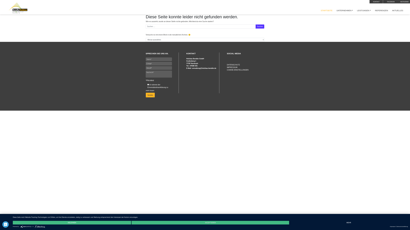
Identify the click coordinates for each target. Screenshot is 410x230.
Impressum (232, 67)
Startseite (326, 10)
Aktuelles (397, 10)
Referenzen (381, 10)
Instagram (404, 2)
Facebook (391, 2)
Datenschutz (233, 65)
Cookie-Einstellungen (238, 70)
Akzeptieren (210, 223)
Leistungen (363, 10)
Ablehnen (72, 223)
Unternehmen (344, 10)
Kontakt (376, 2)
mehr (348, 223)
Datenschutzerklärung (402, 226)
